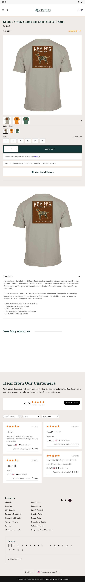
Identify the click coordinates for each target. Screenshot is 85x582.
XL (28, 140)
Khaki (6, 131)
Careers (8, 526)
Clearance (6, 2)
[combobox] (31, 416)
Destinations (36, 506)
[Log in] (78, 10)
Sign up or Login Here (48, 163)
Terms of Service (11, 522)
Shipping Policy (37, 514)
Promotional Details (38, 522)
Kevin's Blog (35, 502)
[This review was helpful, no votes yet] (32, 449)
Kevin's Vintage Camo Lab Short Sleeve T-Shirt (9, 355)
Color (8, 126)
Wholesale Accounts (13, 530)
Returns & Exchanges (13, 514)
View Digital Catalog (44, 172)
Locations (9, 506)
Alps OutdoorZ (16, 559)
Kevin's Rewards (37, 510)
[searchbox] (10, 416)
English (27, 572)
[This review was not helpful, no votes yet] (36, 449)
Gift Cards (82, 2)
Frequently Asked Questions (42, 530)
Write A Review (72, 403)
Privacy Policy (36, 518)
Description (8, 276)
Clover (17, 131)
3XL (42, 140)
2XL (35, 140)
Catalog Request (37, 526)
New (3, 2)
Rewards (79, 2)
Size (4, 136)
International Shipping (13, 518)
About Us (8, 502)
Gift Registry (10, 510)
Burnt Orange (11, 131)
